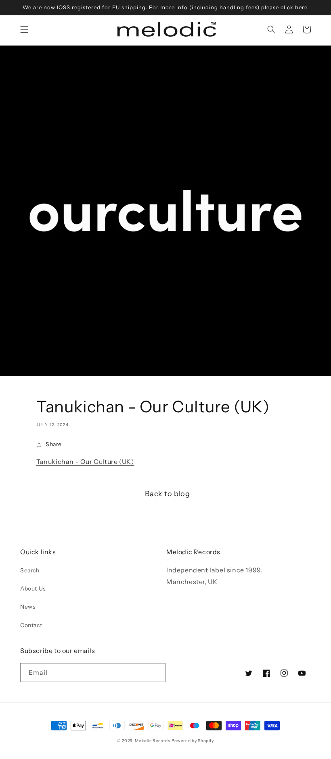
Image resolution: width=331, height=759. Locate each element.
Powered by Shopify (193, 740)
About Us (33, 588)
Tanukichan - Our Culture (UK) (85, 461)
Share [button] (54, 444)
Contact (31, 625)
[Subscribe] (156, 672)
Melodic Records (152, 740)
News (28, 606)
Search (30, 570)
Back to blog (167, 493)
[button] (24, 29)
